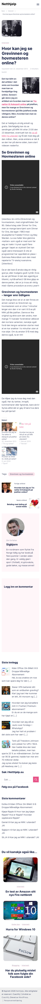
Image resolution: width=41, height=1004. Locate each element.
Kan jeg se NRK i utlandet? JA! (24, 837)
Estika (5, 804)
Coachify (5, 997)
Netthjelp (9, 4)
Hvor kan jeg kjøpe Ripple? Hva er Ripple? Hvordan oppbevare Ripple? (18, 814)
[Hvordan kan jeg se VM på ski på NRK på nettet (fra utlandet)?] (27, 426)
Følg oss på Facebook (15, 786)
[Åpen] (38, 4)
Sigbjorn (6, 830)
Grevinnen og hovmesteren (21, 474)
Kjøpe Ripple (8, 811)
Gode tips (16, 924)
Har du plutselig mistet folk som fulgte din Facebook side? (20, 974)
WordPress (23, 997)
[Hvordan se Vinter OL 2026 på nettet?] (9, 451)
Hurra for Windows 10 (20, 929)
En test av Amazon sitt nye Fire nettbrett (21, 893)
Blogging (15, 965)
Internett (5, 43)
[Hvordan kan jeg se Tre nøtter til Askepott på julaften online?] (9, 426)
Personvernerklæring (13, 1000)
